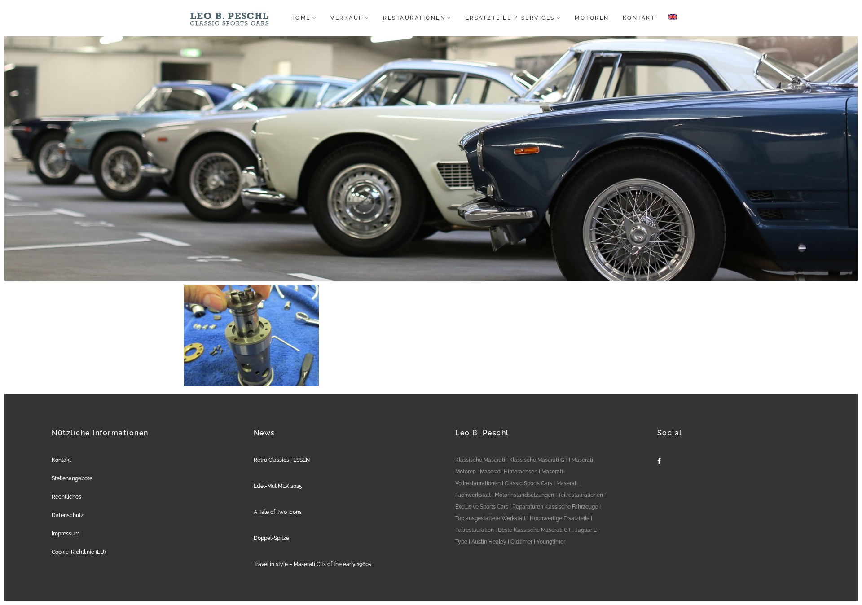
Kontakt (61, 460)
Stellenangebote (72, 478)
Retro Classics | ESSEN (282, 460)
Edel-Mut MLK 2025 (278, 486)
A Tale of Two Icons (278, 512)
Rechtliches (66, 497)
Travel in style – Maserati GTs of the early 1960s (312, 564)
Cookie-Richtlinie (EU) (79, 552)
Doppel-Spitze (271, 538)
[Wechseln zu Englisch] (670, 18)
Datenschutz (68, 515)
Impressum (65, 533)
